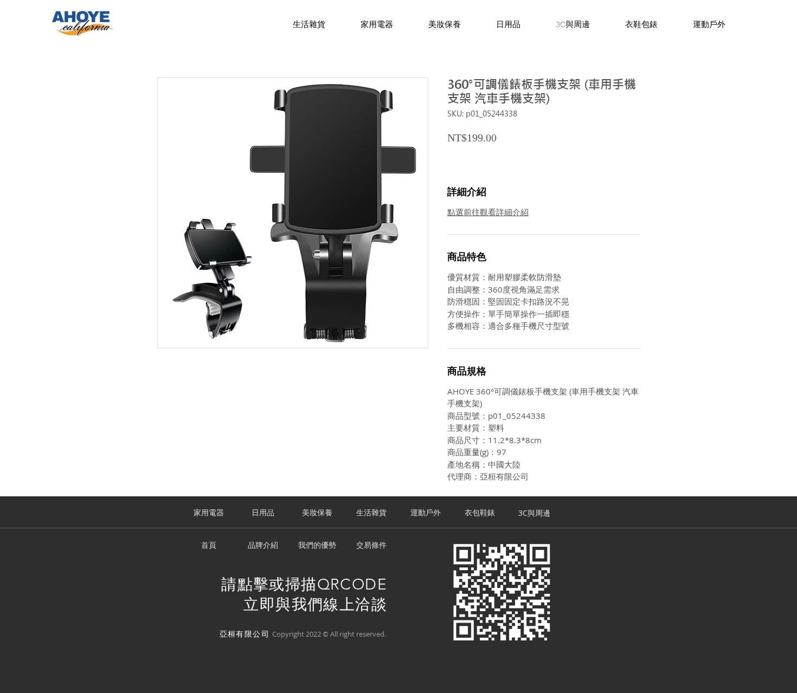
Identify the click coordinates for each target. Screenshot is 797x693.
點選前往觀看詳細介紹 (488, 211)
